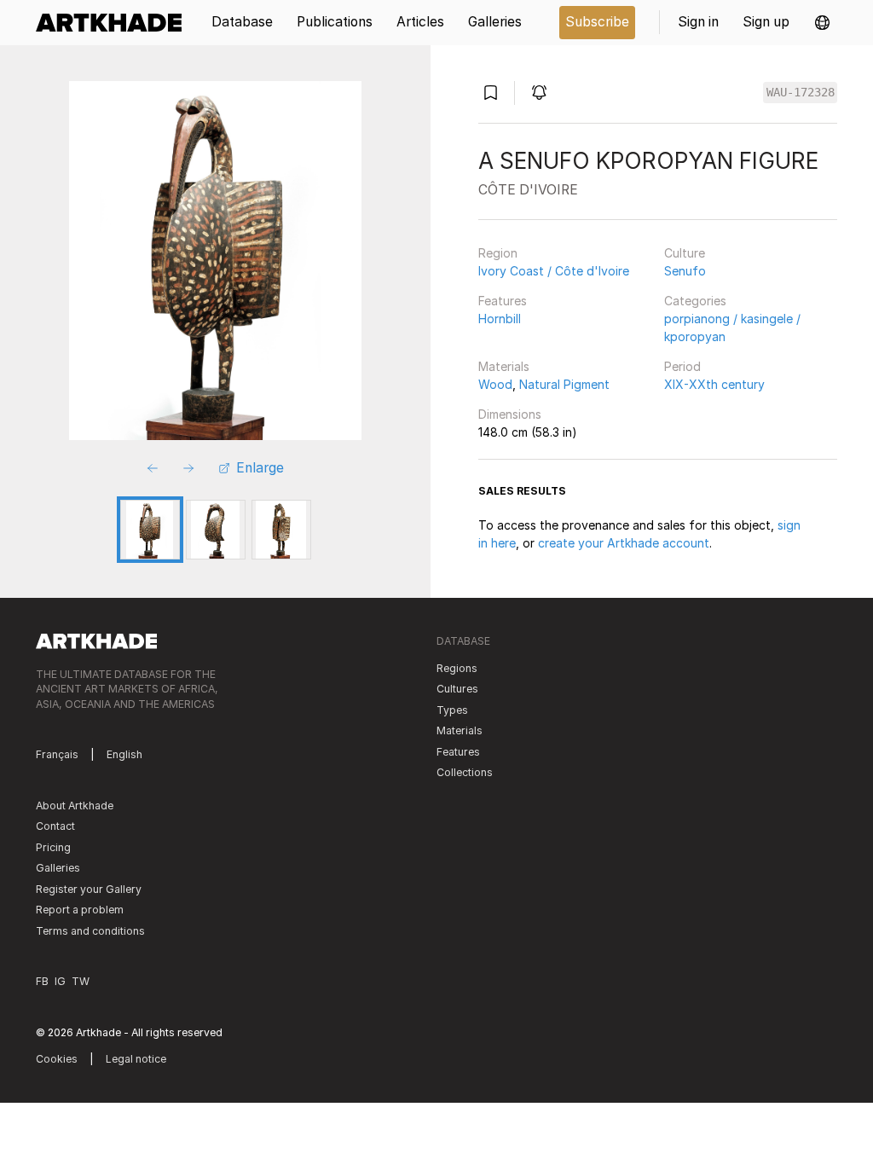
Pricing (53, 847)
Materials (503, 366)
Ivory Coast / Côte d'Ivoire (553, 271)
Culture (684, 253)
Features (502, 300)
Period (682, 366)
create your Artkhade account (623, 543)
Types (452, 710)
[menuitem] (115, 23)
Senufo (685, 271)
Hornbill (499, 318)
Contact (55, 826)
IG (60, 981)
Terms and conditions (90, 930)
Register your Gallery (89, 889)
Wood (495, 384)
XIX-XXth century (714, 384)
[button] (822, 23)
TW (81, 981)
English (124, 754)
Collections (464, 772)
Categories (695, 300)
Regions (456, 668)
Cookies (57, 1058)
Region (497, 253)
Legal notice (136, 1058)
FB (42, 981)
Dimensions (509, 414)
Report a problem (80, 909)
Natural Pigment (564, 384)
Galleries (58, 867)
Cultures (457, 688)
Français (57, 754)
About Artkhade (74, 805)
